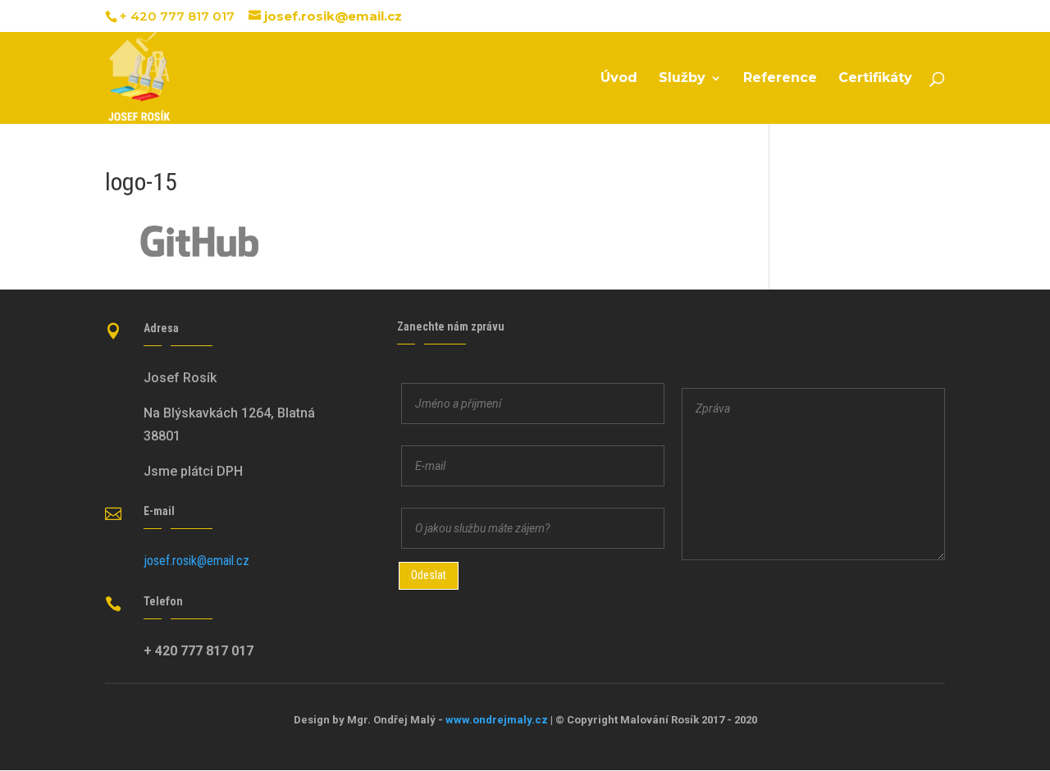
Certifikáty (875, 78)
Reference (780, 78)
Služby (682, 78)
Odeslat (428, 575)
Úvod (618, 78)
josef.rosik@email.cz (196, 560)
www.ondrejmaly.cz (496, 720)
